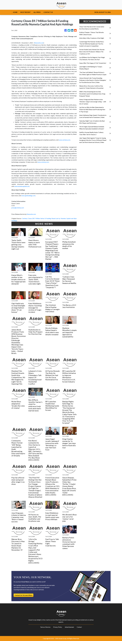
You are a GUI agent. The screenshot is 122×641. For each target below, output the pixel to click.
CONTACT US (48, 12)
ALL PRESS (37, 12)
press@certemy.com (17, 208)
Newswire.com (39, 43)
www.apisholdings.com (28, 195)
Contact (79, 627)
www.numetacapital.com (21, 186)
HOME (15, 12)
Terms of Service (45, 627)
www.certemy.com (64, 140)
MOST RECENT (25, 12)
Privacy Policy (57, 627)
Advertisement (69, 627)
